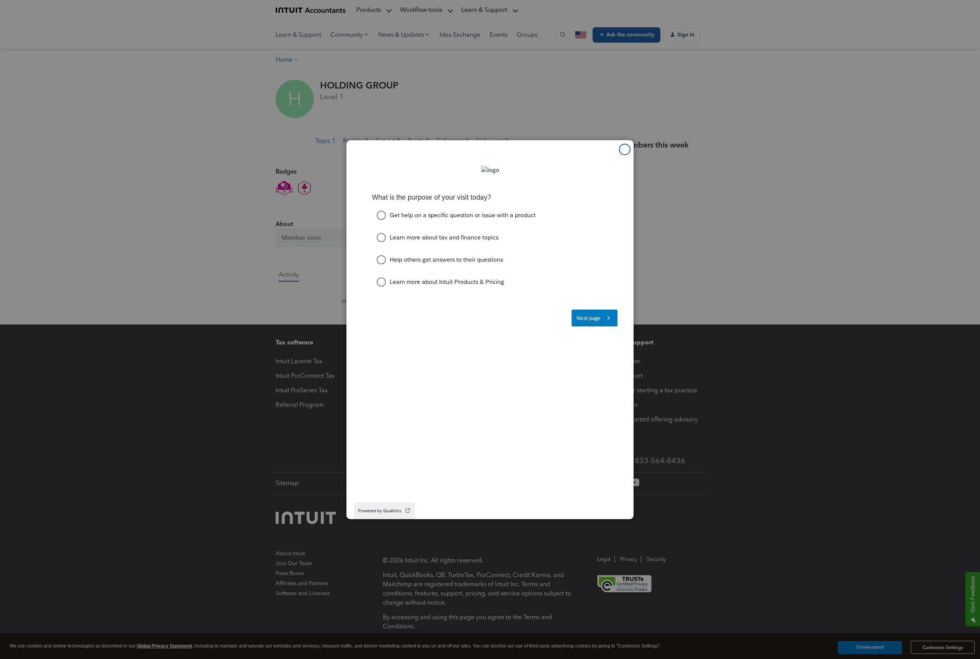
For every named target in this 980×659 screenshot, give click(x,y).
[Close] (625, 149)
